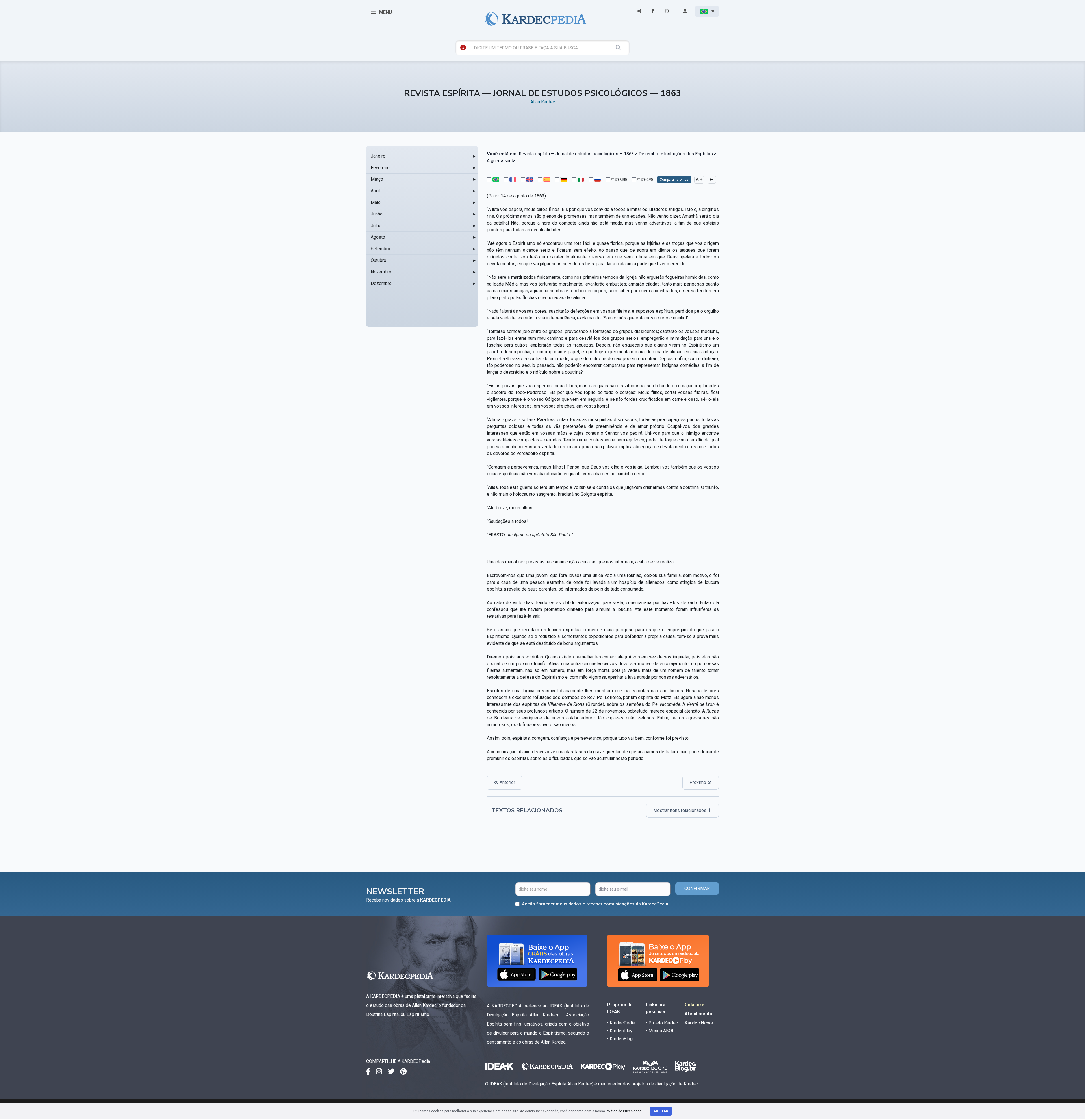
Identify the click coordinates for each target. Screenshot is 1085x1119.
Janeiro (378, 156)
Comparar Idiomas (674, 180)
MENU (385, 12)
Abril (375, 190)
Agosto (378, 237)
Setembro (380, 248)
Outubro (378, 260)
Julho (376, 225)
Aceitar (660, 1111)
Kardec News (699, 1023)
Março (377, 179)
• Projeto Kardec (662, 1023)
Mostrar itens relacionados (680, 810)
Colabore (694, 1004)
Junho (377, 214)
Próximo (698, 782)
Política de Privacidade (623, 1111)
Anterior (506, 782)
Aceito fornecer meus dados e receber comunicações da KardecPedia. (595, 904)
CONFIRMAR (697, 888)
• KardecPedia (621, 1023)
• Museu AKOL (660, 1030)
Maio (376, 202)
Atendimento (698, 1013)
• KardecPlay (619, 1030)
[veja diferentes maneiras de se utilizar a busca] (463, 47)
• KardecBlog (620, 1038)
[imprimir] (712, 180)
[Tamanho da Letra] (699, 180)
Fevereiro (380, 167)
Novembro (381, 272)
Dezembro (381, 283)
